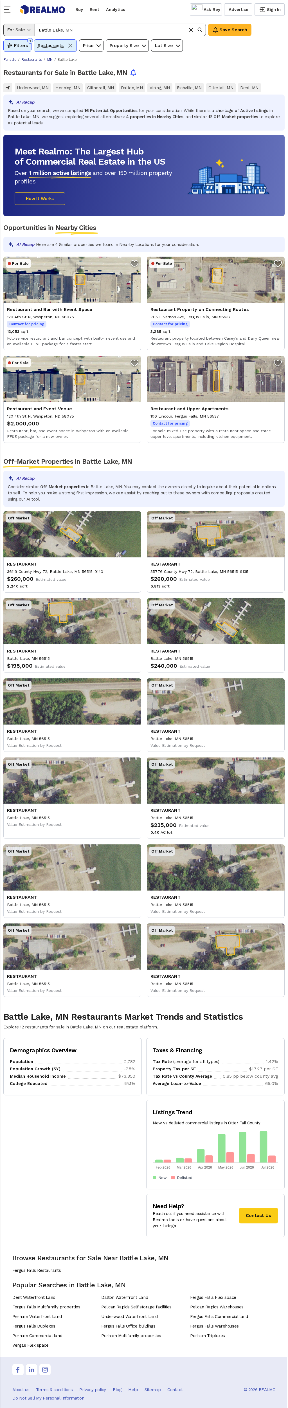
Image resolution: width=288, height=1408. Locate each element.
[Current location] (7, 87)
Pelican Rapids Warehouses (217, 1307)
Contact (175, 1389)
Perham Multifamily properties (131, 1335)
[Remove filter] (70, 46)
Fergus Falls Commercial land (219, 1316)
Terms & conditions (54, 1389)
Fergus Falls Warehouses (214, 1326)
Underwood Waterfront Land (129, 1316)
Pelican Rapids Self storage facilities (136, 1307)
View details (72, 303)
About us (20, 1389)
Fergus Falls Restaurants (36, 1270)
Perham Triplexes (207, 1335)
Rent (94, 9)
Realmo (43, 9)
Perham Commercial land (37, 1335)
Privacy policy (92, 1389)
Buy (79, 9)
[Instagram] (45, 1369)
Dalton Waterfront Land (124, 1297)
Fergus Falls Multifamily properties (46, 1307)
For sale (9, 59)
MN (50, 59)
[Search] (199, 29)
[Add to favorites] (134, 263)
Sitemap (153, 1389)
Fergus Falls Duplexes (33, 1326)
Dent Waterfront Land (33, 1297)
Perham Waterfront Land (37, 1316)
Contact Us (258, 1215)
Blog (117, 1389)
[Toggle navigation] (9, 9)
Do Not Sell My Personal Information (48, 1398)
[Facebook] (18, 1369)
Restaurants (31, 59)
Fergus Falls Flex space (213, 1297)
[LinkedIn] (31, 1369)
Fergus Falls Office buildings (128, 1326)
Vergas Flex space (30, 1345)
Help (133, 1389)
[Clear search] (190, 29)
